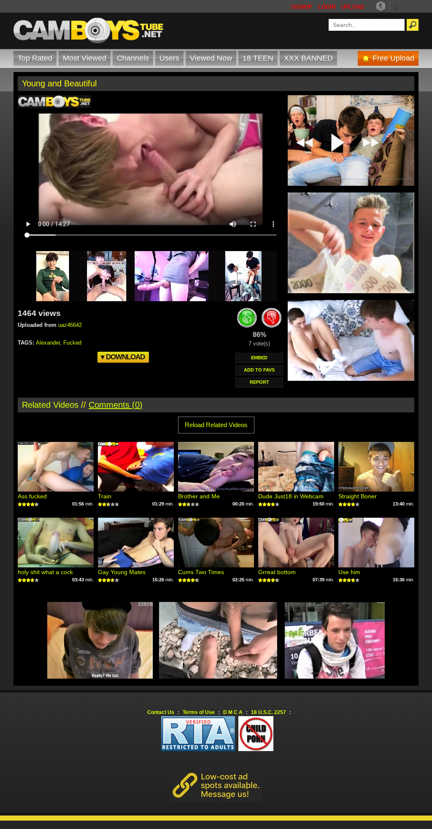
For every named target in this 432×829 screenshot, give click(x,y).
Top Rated (35, 58)
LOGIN (326, 7)
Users (169, 58)
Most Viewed (84, 58)
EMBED (259, 357)
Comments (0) (116, 404)
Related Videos (50, 404)
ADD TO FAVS (259, 369)
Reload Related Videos (216, 424)
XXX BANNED (308, 58)
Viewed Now (211, 58)
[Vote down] (271, 319)
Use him (349, 572)
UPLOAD (352, 7)
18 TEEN (258, 58)
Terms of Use (199, 712)
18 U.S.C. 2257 (268, 712)
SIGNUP (301, 7)
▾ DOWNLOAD (123, 357)
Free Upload (393, 58)
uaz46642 (70, 325)
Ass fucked (32, 496)
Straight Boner (357, 496)
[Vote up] (247, 319)
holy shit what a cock (45, 572)
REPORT (259, 382)
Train (104, 496)
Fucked (72, 343)
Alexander (48, 343)
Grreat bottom (277, 572)
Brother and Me (199, 496)
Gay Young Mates (122, 572)
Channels (133, 58)
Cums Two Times (201, 572)
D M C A (233, 712)
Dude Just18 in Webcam (291, 496)
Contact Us (160, 712)
